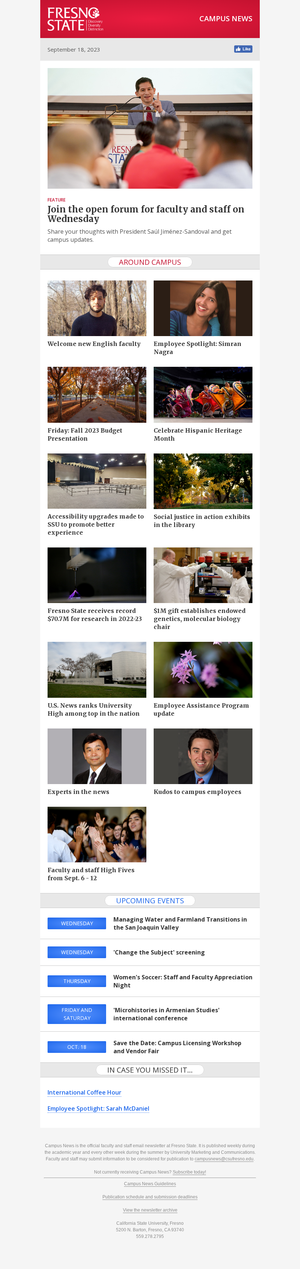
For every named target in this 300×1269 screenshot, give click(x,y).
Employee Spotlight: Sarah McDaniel (98, 1108)
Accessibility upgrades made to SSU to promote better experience (96, 524)
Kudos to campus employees (197, 791)
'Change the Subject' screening (159, 952)
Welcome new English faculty (94, 343)
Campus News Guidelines (150, 1183)
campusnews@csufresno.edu (224, 1158)
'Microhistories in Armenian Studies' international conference (166, 1014)
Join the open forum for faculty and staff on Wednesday (146, 214)
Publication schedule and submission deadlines (150, 1197)
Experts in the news (78, 791)
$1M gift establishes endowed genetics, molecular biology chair (199, 618)
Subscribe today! (189, 1172)
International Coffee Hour (84, 1092)
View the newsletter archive (150, 1210)
